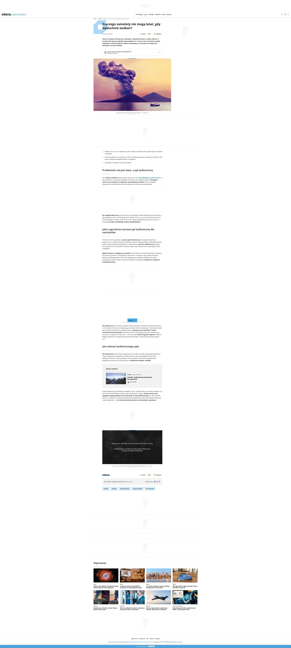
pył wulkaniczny (124, 489)
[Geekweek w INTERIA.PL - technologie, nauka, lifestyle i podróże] (19, 14)
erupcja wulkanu (137, 489)
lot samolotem (150, 489)
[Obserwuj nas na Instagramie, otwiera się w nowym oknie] (157, 481)
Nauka (104, 18)
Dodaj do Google (119, 53)
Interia (95, 18)
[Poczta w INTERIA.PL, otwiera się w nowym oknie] (285, 14)
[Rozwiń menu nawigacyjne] (288, 14)
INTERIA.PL (161, 642)
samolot (106, 489)
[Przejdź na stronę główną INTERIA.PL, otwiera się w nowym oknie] (6, 14)
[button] (139, 14)
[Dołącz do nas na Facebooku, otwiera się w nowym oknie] (154, 481)
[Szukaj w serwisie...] (282, 14)
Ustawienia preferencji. (148, 642)
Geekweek (100, 18)
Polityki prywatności (138, 642)
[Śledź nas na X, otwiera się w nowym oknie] (159, 481)
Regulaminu (129, 642)
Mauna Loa (113, 151)
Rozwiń (131, 320)
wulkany (114, 489)
